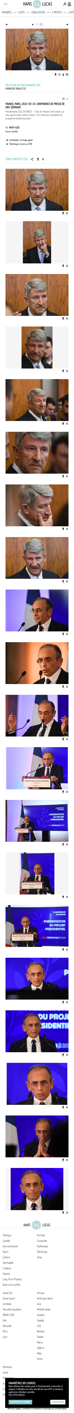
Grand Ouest (9, 1298)
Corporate (42, 1241)
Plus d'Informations (17, 1394)
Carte (21, 12)
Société (6, 1241)
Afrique (40, 1293)
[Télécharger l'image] (55, 74)
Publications (38, 12)
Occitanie (7, 1304)
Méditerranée (43, 1309)
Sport (5, 1252)
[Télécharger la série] (38, 159)
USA (39, 1326)
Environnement (10, 1246)
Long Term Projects (12, 1279)
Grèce (40, 1359)
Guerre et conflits (11, 1284)
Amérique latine (45, 1298)
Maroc (40, 1342)
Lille (5, 1320)
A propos (57, 12)
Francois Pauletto (16, 88)
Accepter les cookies (20, 1402)
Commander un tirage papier (21, 140)
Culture (6, 1257)
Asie (39, 1304)
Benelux (41, 1331)
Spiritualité (8, 1262)
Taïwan (40, 1337)
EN (67, 98)
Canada (40, 1320)
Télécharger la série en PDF (20, 144)
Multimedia (42, 1246)
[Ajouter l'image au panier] (59, 74)
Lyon (5, 1337)
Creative (7, 1268)
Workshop (42, 1252)
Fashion (6, 1273)
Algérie (40, 1348)
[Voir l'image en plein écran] (66, 74)
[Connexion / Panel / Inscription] (69, 4)
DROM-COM (8, 1315)
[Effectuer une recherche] (64, 4)
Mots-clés (14, 127)
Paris (5, 1331)
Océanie (41, 1315)
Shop (39, 1257)
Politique (7, 1235)
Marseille (7, 1326)
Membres (7, 12)
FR (63, 98)
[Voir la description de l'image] (63, 74)
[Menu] (5, 4)
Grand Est (7, 1293)
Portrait (41, 1235)
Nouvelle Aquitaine (12, 1309)
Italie (39, 1353)
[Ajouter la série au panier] (42, 159)
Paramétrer (58, 1402)
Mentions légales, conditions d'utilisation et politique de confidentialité (37, 1408)
